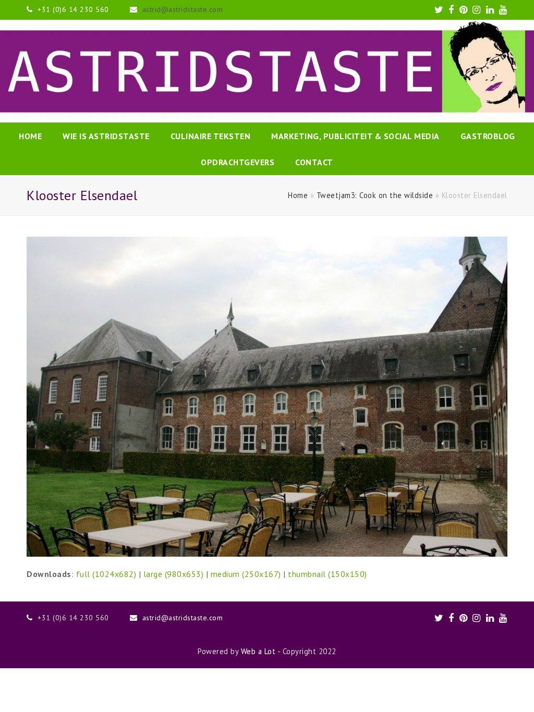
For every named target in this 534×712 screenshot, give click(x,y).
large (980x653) (173, 574)
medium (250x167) (246, 574)
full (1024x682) (106, 574)
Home (298, 195)
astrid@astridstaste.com (182, 9)
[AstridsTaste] (267, 71)
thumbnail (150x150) (327, 574)
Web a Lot (258, 651)
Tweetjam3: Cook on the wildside (375, 195)
